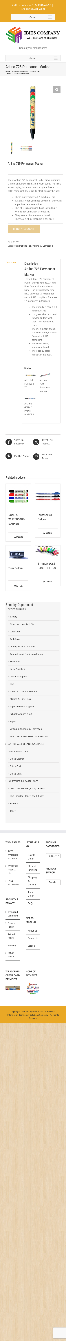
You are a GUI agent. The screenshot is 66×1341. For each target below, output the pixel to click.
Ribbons (14, 803)
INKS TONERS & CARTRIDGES (23, 781)
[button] (56, 89)
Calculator (15, 631)
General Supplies (18, 676)
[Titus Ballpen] (18, 553)
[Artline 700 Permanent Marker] (45, 375)
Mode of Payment (32, 868)
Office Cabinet (17, 758)
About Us (32, 930)
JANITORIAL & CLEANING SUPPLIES (26, 743)
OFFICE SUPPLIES (17, 609)
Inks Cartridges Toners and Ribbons (27, 796)
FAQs (30, 903)
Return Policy (11, 954)
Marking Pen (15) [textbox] (53, 855)
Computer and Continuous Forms (26, 654)
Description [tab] (11, 262)
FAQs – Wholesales (13, 882)
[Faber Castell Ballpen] (47, 496)
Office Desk (15, 773)
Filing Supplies (17, 669)
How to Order (31, 856)
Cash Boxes (15, 639)
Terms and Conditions (13, 913)
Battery (13, 616)
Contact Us (33, 938)
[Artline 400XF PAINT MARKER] (30, 398)
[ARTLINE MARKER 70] (30, 375)
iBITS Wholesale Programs (13, 855)
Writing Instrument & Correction (26, 729)
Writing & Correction (42, 245)
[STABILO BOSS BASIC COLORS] (47, 551)
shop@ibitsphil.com (33, 8)
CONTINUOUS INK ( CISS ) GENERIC (28, 788)
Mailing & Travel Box (20, 699)
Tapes (13, 721)
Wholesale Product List (13, 869)
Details (19, 536)
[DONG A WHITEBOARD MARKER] (18, 496)
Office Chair (15, 766)
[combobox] (53, 855)
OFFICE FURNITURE (18, 751)
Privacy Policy (11, 925)
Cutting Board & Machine (22, 646)
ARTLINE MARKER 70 (29, 383)
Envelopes (15, 661)
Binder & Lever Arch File (22, 624)
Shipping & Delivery (32, 881)
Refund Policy (11, 936)
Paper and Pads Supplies (22, 706)
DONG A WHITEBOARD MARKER (16, 519)
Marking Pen (25, 245)
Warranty (12, 945)
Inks (12, 684)
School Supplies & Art (21, 714)
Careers (31, 945)
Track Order (31, 894)
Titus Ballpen (15, 568)
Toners (13, 811)
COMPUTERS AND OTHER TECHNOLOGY (28, 736)
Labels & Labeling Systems (23, 691)
